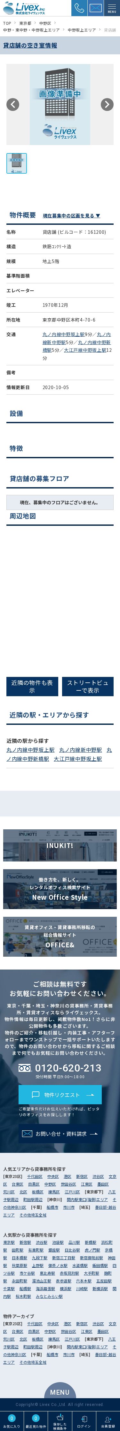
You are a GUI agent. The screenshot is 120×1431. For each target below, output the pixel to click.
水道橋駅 (80, 1265)
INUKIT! (60, 845)
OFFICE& (60, 936)
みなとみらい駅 (49, 1296)
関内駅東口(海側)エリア (87, 1199)
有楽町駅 (36, 1250)
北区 (23, 1191)
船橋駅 (25, 1288)
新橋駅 (90, 1242)
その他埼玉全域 (33, 1214)
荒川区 (9, 1191)
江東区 (86, 1184)
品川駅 (74, 1242)
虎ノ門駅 (92, 1250)
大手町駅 (91, 1273)
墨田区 (103, 1184)
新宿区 (82, 1176)
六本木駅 (84, 1280)
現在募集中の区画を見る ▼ (71, 215)
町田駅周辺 (33, 1199)
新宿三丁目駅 (63, 1257)
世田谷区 (68, 1184)
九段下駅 (39, 1257)
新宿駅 (25, 1242)
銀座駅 (54, 1250)
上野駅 (38, 1265)
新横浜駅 (100, 1288)
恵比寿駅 (47, 1273)
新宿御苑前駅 (91, 1257)
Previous (12, 104)
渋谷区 (98, 1176)
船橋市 (52, 1207)
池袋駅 (58, 1242)
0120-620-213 (68, 1068)
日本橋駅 (19, 1257)
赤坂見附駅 (69, 1273)
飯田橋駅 (100, 1265)
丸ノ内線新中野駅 (80, 749)
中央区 (53, 1176)
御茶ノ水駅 (58, 1265)
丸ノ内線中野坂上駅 (64, 334)
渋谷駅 (41, 1242)
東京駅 (9, 1242)
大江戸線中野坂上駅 (85, 350)
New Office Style (60, 889)
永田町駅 (19, 1280)
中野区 (50, 1184)
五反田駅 (104, 1280)
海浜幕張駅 (45, 1288)
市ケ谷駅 (27, 1273)
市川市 (69, 1207)
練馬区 (54, 1191)
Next (107, 104)
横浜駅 (65, 1288)
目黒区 (34, 1184)
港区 (67, 1176)
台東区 (17, 1184)
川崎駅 (82, 1288)
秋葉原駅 (19, 1265)
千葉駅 (9, 1288)
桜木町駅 (23, 1296)
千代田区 (35, 1176)
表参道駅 (63, 1280)
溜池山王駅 (41, 1280)
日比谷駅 (72, 1250)
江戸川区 (72, 1191)
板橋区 (38, 1191)
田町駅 (17, 1250)
